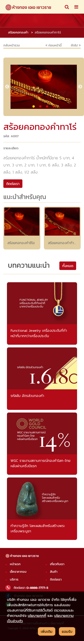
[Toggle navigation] (66, 7)
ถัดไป (75, 45)
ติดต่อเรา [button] (12, 183)
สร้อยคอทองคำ (18, 32)
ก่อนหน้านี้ (54, 45)
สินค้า (53, 571)
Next (80, 87)
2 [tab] (40, 106)
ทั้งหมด (67, 265)
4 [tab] (54, 106)
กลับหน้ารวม (11, 45)
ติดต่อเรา (56, 579)
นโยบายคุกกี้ (37, 615)
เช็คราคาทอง (18, 571)
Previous (7, 87)
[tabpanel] (44, 87)
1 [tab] (33, 106)
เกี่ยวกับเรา (57, 564)
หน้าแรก (15, 564)
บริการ (14, 579)
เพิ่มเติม (46, 631)
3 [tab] (47, 106)
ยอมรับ (67, 631)
